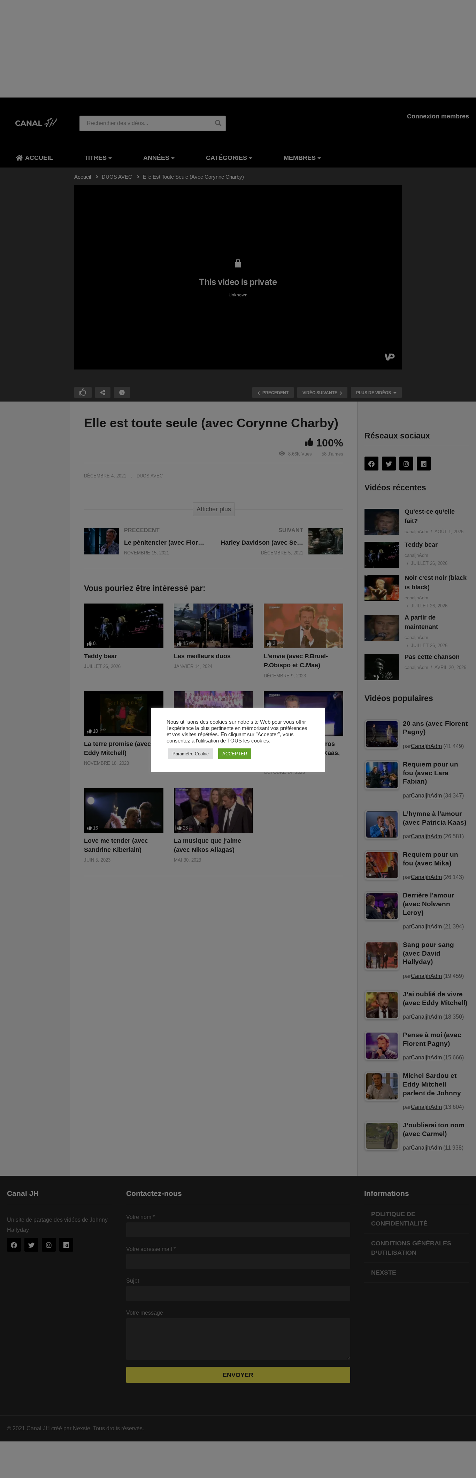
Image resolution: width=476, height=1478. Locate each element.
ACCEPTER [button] (234, 753)
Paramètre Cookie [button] (190, 753)
